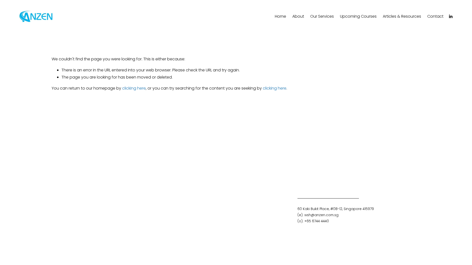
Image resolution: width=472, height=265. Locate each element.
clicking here (134, 88)
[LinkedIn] (450, 16)
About (298, 16)
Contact (435, 16)
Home (280, 16)
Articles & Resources (402, 16)
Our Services (322, 16)
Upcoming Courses (358, 16)
